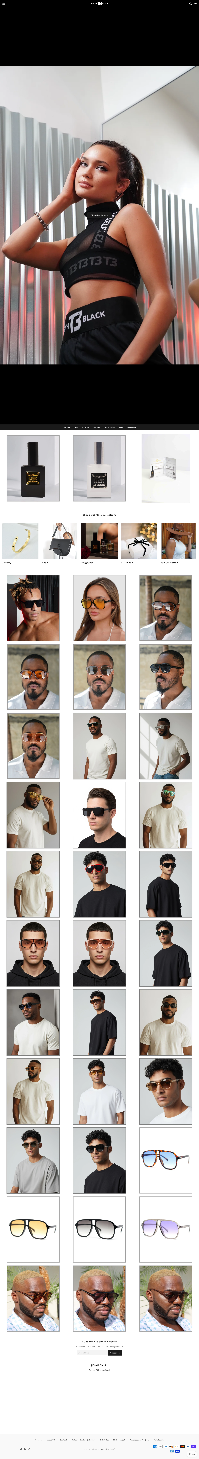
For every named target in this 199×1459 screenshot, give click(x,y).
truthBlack (95, 1449)
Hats (76, 427)
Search (38, 1440)
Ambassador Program (139, 1440)
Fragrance (131, 427)
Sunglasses (109, 427)
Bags (121, 427)
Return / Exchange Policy (83, 1440)
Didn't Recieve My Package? (112, 1440)
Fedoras (66, 427)
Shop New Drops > (99, 215)
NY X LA (85, 427)
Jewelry (96, 427)
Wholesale (159, 1440)
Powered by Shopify (108, 1449)
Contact (63, 1440)
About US (51, 1440)
